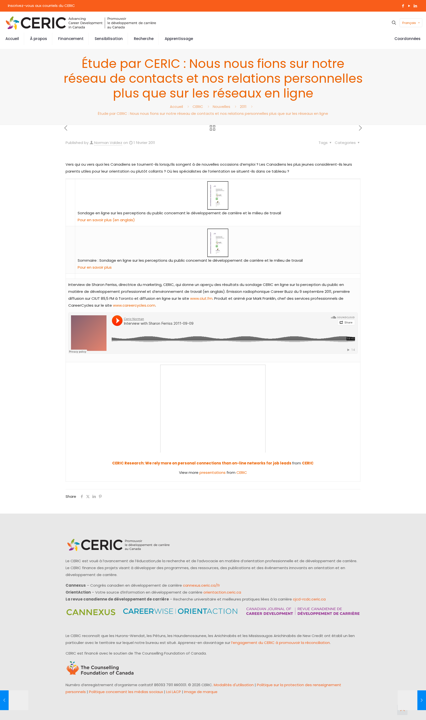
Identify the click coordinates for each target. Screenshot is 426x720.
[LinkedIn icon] (415, 5)
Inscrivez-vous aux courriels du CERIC (41, 5)
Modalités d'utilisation (234, 684)
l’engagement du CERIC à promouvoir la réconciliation (280, 642)
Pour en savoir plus (95, 267)
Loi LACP (173, 691)
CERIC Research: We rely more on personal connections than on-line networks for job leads (202, 463)
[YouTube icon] (409, 5)
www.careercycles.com (134, 305)
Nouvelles (221, 106)
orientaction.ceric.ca (222, 592)
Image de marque (200, 691)
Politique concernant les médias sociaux (126, 691)
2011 (243, 106)
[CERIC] (81, 23)
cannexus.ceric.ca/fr (201, 585)
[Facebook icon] (403, 5)
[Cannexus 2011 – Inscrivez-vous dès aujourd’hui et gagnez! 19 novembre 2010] (14, 700)
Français (409, 22)
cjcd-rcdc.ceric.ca (309, 599)
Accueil (176, 106)
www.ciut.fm (201, 298)
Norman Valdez (108, 142)
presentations (212, 472)
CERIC (198, 106)
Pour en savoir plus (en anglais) (106, 219)
